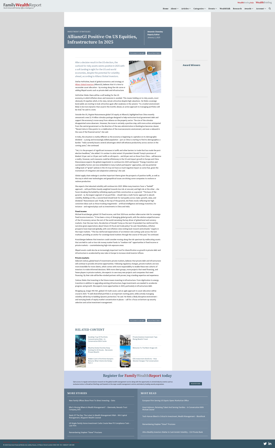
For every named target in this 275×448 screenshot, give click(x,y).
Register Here (195, 384)
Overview (6, 442)
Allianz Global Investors (84, 84)
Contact (15, 442)
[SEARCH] (270, 8)
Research (237, 8)
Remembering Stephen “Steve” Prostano (85, 432)
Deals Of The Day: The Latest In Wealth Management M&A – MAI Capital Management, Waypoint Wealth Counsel (98, 416)
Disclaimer (75, 442)
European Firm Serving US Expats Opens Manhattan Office (165, 400)
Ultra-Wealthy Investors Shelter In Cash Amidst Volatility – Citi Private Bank (172, 432)
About (174, 8)
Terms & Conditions (50, 442)
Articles (185, 8)
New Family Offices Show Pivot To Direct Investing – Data (92, 400)
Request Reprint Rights (154, 53)
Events (212, 8)
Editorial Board (34, 442)
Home (165, 8)
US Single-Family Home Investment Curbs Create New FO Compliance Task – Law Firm (99, 424)
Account (260, 8)
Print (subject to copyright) (137, 53)
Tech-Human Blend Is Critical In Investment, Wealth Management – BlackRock (173, 416)
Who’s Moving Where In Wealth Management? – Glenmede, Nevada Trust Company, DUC (98, 408)
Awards (248, 8)
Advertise (23, 442)
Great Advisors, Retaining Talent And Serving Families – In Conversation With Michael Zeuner (173, 408)
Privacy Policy (64, 442)
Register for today (137, 375)
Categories (198, 8)
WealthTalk (225, 8)
